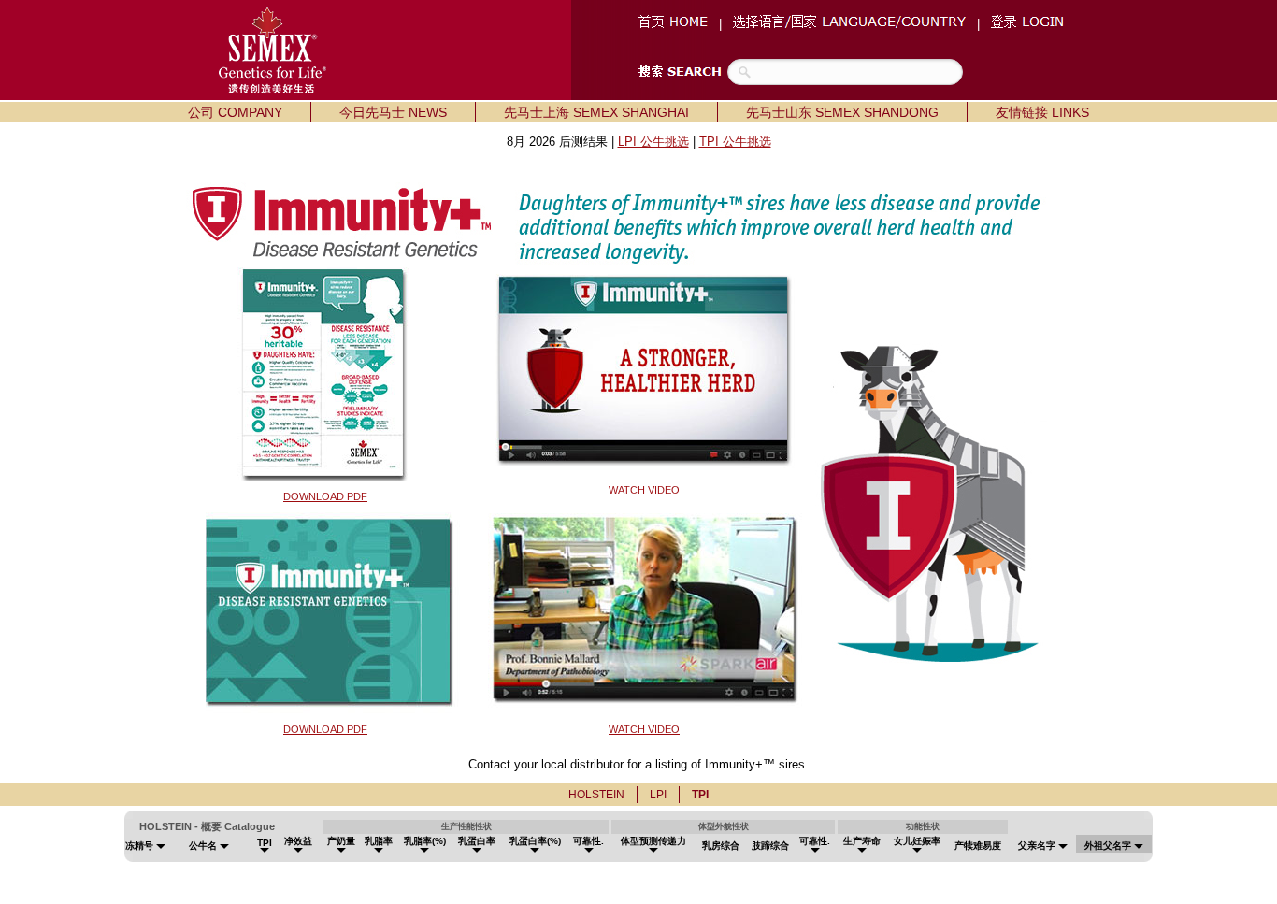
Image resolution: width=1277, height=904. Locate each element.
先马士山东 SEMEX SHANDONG (842, 112)
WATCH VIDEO (644, 489)
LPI (658, 794)
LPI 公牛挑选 (653, 142)
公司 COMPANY (235, 112)
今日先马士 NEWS (393, 112)
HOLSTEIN (596, 794)
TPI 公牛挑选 (735, 142)
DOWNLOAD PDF (325, 496)
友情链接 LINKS (1042, 112)
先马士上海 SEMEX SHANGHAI (596, 112)
